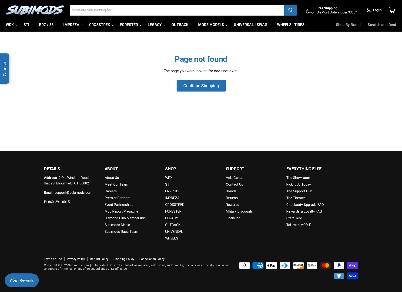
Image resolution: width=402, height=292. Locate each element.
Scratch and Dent (382, 25)
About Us (112, 178)
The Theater (295, 198)
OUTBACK (180, 25)
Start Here (294, 218)
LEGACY (155, 25)
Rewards (232, 205)
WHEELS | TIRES (291, 25)
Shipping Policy (124, 259)
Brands (231, 191)
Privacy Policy (76, 259)
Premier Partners (118, 198)
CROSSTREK (100, 25)
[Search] (290, 10)
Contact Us (234, 184)
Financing (233, 218)
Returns (232, 198)
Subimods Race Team (121, 232)
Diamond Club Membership (125, 218)
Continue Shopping (201, 85)
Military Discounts (239, 211)
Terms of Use (53, 259)
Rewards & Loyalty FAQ (304, 211)
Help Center (235, 178)
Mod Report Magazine (121, 211)
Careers (111, 191)
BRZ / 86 (46, 25)
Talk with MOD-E (298, 225)
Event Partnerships (119, 205)
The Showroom (298, 178)
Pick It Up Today (298, 184)
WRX (10, 25)
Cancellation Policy (151, 259)
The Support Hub (299, 191)
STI (26, 25)
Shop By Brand (348, 25)
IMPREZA (71, 25)
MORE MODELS (211, 25)
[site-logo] (35, 10)
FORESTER (129, 25)
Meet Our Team (116, 184)
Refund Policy (99, 259)
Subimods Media (117, 225)
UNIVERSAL (174, 232)
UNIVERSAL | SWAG (251, 25)
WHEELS (171, 238)
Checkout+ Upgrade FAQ (305, 205)
